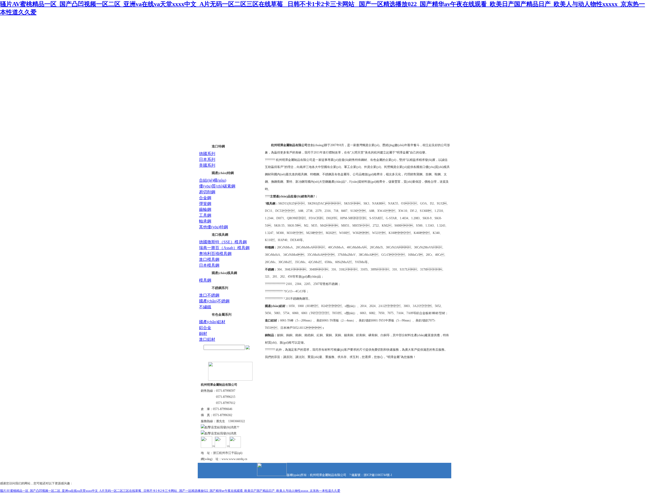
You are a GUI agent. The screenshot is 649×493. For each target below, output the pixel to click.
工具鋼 (205, 215)
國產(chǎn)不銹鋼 (214, 301)
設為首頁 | (403, 25)
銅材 (203, 333)
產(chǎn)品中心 (291, 53)
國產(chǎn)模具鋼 (224, 273)
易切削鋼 (207, 192)
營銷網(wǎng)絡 (365, 53)
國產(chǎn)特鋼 (223, 173)
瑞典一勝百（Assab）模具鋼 (224, 248)
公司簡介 (296, 136)
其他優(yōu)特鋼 (213, 227)
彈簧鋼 (205, 203)
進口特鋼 (218, 146)
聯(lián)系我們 (434, 25)
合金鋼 (205, 198)
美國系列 (207, 165)
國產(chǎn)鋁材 (212, 322)
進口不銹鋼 (209, 295)
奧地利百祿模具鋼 (215, 253)
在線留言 (399, 53)
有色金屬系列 (221, 314)
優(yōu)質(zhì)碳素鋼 (217, 186)
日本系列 (207, 159)
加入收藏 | (417, 25)
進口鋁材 (207, 339)
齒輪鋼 (205, 209)
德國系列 (207, 153)
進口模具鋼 (220, 234)
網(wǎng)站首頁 (214, 53)
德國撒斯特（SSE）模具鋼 (223, 242)
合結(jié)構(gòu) (212, 180)
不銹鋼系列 (220, 288)
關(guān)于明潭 (253, 53)
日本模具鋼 (209, 265)
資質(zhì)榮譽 (328, 53)
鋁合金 (205, 328)
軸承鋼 (205, 221)
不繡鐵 (205, 307)
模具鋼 (205, 280)
